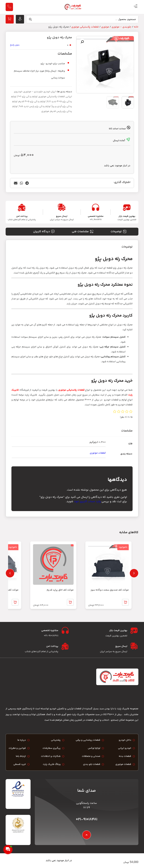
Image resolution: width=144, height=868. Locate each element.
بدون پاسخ (14, 45)
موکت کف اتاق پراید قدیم (60, 590)
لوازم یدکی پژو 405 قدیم (31, 101)
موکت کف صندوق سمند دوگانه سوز (110, 590)
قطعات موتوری (98, 453)
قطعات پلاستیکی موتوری (85, 27)
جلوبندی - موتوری (121, 27)
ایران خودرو (50, 92)
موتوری (105, 27)
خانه (136, 27)
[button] (82, 42)
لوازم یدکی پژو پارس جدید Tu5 (35, 106)
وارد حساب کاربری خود (87, 501)
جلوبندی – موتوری (33, 92)
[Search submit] (30, 19)
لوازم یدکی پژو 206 (27, 97)
